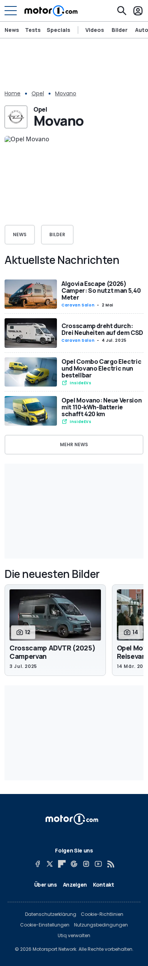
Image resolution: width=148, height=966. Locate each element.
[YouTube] (98, 864)
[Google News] (74, 864)
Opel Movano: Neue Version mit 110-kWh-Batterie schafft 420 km (101, 407)
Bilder (120, 30)
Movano (65, 93)
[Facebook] (37, 864)
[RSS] (110, 864)
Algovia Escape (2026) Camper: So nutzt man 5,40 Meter (100, 290)
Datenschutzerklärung (50, 914)
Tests (33, 29)
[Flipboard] (62, 864)
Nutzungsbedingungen (101, 925)
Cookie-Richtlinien (102, 914)
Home (12, 93)
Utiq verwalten (74, 936)
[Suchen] (121, 10)
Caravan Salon (77, 305)
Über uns (45, 884)
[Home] (51, 10)
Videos (94, 30)
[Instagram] (86, 864)
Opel (37, 93)
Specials (58, 29)
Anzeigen (75, 884)
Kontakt (103, 884)
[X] (50, 864)
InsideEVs (80, 383)
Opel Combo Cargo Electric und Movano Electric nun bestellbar (101, 368)
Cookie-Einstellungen (44, 925)
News (12, 29)
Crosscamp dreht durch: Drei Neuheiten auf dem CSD (102, 329)
